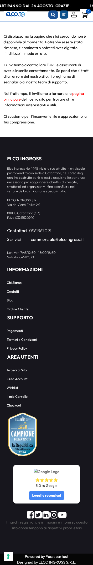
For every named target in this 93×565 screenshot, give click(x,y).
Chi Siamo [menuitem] (14, 282)
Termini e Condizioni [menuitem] (22, 339)
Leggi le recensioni (46, 495)
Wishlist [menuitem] (12, 388)
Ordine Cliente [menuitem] (18, 309)
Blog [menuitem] (10, 300)
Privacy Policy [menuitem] (17, 348)
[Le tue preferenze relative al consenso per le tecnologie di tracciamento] (8, 556)
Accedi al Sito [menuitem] (17, 370)
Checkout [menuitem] (14, 405)
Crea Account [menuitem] (17, 379)
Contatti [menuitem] (13, 291)
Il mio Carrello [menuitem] (17, 396)
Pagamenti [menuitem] (15, 331)
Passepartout (57, 556)
